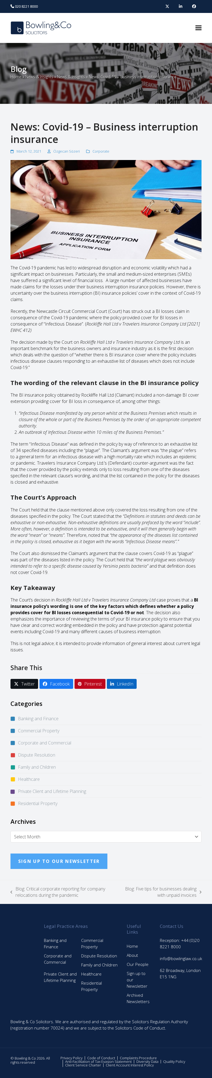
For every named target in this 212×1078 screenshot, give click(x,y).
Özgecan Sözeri (66, 151)
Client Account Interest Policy (130, 1065)
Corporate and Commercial (44, 743)
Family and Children (37, 767)
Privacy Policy (71, 1057)
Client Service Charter (83, 1065)
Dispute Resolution (36, 755)
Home (16, 76)
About (132, 955)
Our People (138, 964)
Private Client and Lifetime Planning (52, 791)
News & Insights (39, 76)
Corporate (100, 151)
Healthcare (29, 779)
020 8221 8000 (26, 6)
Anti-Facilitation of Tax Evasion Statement (98, 1061)
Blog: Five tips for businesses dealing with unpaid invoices (160, 892)
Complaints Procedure (138, 1057)
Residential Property (37, 803)
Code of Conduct (101, 1057)
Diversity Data (147, 1061)
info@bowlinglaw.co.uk (181, 958)
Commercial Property (38, 731)
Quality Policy (174, 1061)
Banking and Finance (38, 719)
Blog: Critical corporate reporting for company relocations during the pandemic (57, 892)
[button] (198, 28)
